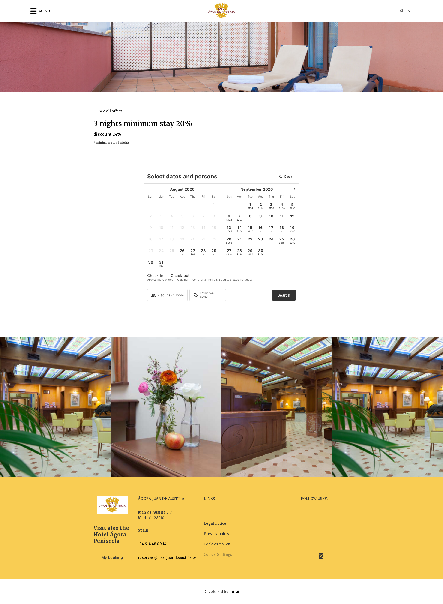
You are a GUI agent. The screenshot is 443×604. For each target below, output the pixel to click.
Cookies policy (217, 544)
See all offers (111, 111)
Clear (288, 176)
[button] (214, 205)
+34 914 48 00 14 (152, 544)
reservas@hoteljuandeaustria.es (167, 557)
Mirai (234, 591)
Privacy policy (216, 534)
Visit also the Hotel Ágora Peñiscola (111, 534)
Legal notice (215, 523)
